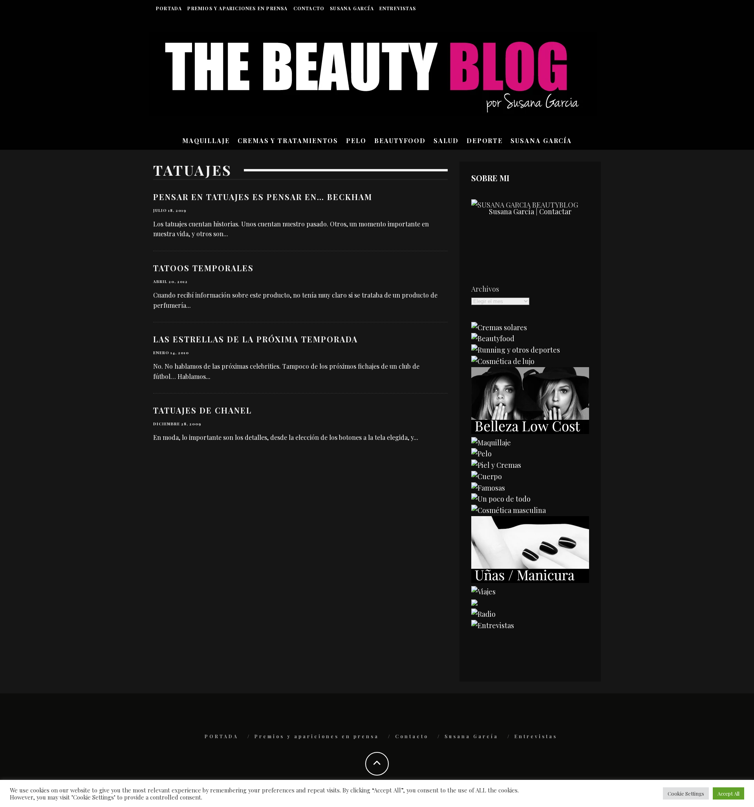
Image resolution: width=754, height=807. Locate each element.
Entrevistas (397, 8)
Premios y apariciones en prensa (237, 8)
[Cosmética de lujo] (502, 361)
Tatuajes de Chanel (202, 410)
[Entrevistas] (492, 625)
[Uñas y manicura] (530, 580)
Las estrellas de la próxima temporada (255, 339)
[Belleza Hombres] (508, 510)
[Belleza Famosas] (488, 488)
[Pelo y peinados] (481, 453)
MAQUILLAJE (206, 140)
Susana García (352, 8)
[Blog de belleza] (501, 499)
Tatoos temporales (203, 268)
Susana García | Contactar (530, 211)
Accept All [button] (728, 793)
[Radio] (483, 614)
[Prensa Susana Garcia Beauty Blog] (474, 603)
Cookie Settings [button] (686, 793)
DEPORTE (485, 140)
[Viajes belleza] (483, 591)
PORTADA (169, 8)
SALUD (446, 140)
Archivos (485, 289)
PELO (356, 140)
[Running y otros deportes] (515, 350)
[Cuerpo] (486, 476)
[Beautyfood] (492, 338)
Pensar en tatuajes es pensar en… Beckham (262, 196)
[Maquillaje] (491, 442)
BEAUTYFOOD (400, 140)
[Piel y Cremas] (496, 465)
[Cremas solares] (499, 327)
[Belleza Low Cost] (530, 431)
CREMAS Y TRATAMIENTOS (288, 140)
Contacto (309, 8)
